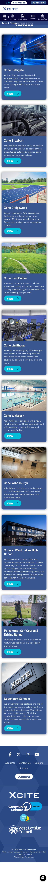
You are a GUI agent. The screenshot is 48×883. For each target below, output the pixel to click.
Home (4, 23)
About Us (10, 762)
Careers (38, 762)
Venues (13, 23)
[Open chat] (43, 878)
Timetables (19, 3)
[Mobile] (41, 9)
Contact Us (25, 762)
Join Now (24, 776)
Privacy (24, 768)
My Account (39, 3)
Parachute (29, 857)
